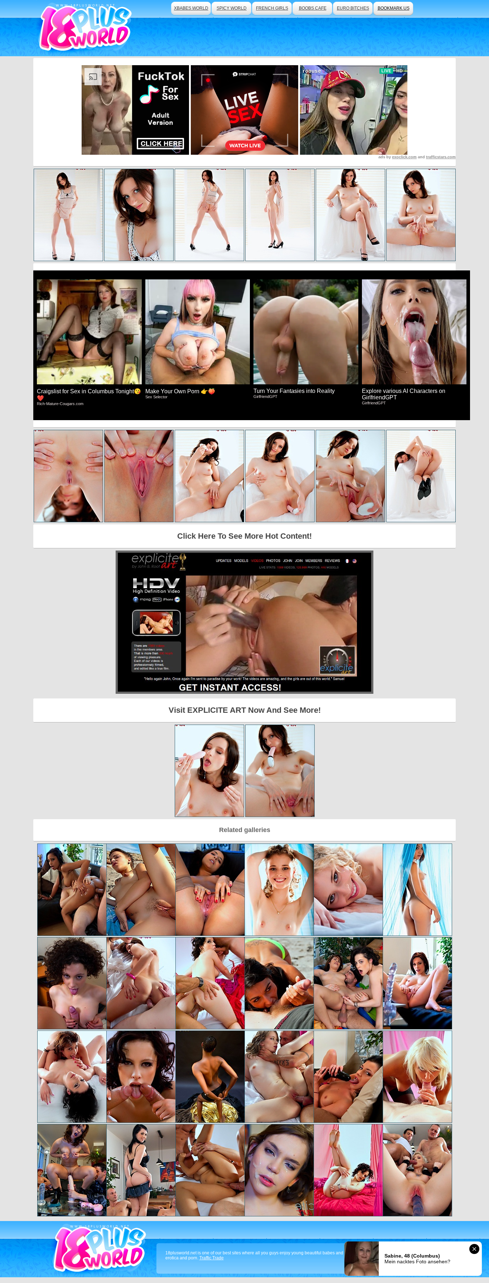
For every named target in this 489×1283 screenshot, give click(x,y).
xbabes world (191, 8)
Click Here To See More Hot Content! (244, 536)
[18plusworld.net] (101, 1249)
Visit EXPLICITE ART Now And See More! (245, 710)
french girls (272, 8)
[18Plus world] (86, 28)
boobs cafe (312, 8)
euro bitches (353, 8)
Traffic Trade (211, 1257)
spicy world (232, 8)
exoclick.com (404, 157)
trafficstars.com (441, 157)
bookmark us (394, 8)
